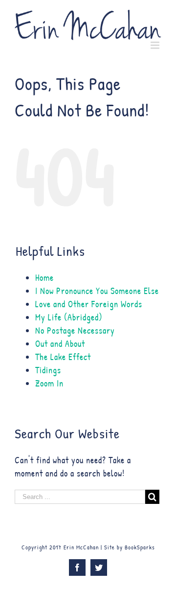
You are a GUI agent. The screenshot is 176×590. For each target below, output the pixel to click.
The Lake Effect (63, 357)
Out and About (60, 344)
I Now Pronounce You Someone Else (97, 291)
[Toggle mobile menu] (156, 45)
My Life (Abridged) (69, 317)
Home (44, 278)
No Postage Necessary (75, 330)
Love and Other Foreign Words (88, 304)
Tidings (48, 370)
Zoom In (49, 383)
